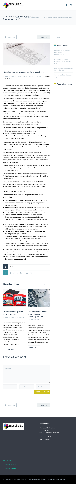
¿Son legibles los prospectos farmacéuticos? (24, 72)
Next (43, 37)
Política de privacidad (10, 464)
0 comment (39, 76)
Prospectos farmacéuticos (31, 18)
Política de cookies (9, 468)
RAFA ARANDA (9, 76)
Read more (9, 350)
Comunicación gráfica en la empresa (13, 312)
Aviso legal (7, 460)
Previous (11, 37)
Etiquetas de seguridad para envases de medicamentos (62, 52)
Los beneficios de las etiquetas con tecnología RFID (37, 314)
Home (17, 18)
